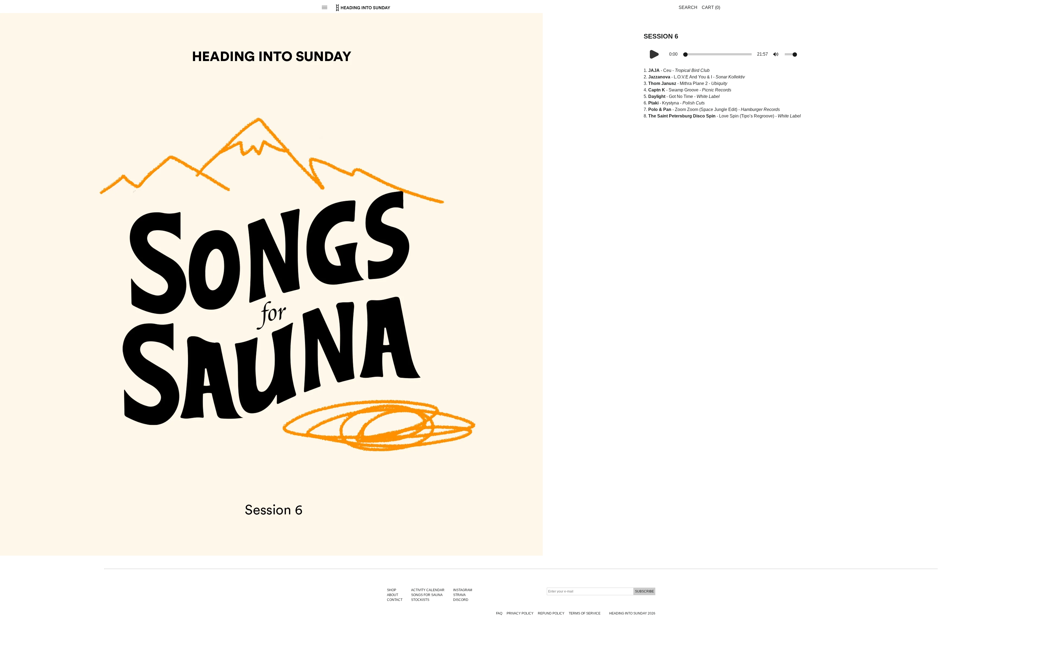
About (392, 595)
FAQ (499, 613)
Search (688, 7)
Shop (391, 590)
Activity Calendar (427, 590)
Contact (394, 600)
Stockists (420, 600)
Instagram (462, 590)
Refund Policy (551, 613)
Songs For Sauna (427, 595)
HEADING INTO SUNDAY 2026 (632, 613)
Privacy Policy (520, 613)
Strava (459, 595)
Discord (460, 600)
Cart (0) (711, 7)
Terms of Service (585, 613)
